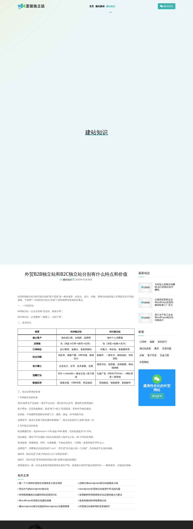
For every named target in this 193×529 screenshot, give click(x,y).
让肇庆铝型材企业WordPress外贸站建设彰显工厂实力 (164, 302)
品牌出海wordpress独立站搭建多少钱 (98, 483)
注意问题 (166, 348)
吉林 (142, 355)
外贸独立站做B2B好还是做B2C (94, 506)
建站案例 (100, 6)
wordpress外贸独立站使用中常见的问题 (99, 488)
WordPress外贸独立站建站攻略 (35, 500)
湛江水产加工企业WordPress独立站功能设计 (164, 317)
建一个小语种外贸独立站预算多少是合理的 (40, 483)
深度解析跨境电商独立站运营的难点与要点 (100, 494)
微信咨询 (168, 6)
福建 (152, 341)
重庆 (156, 348)
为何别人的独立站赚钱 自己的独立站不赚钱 (165, 287)
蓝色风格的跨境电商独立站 (92, 500)
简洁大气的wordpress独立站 (34, 488)
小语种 (143, 341)
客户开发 (152, 355)
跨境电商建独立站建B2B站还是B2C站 (38, 494)
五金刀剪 (164, 355)
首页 (91, 6)
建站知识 (110, 6)
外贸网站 (144, 362)
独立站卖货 (145, 348)
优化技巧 (162, 341)
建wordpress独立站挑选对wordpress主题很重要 (44, 506)
